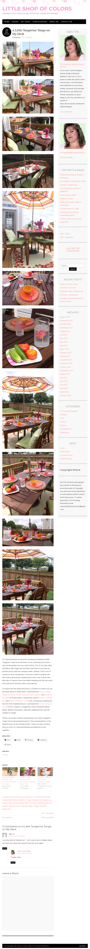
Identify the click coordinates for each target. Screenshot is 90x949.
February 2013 (65, 353)
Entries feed (64, 452)
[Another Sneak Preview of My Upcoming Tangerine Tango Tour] (27, 771)
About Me (54, 22)
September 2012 (66, 370)
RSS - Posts (65, 234)
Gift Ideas (25, 22)
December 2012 (66, 360)
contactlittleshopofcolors (72, 152)
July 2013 (63, 335)
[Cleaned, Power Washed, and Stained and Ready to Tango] (10, 771)
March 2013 (64, 349)
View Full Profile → (67, 112)
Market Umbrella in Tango (19, 701)
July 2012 (63, 378)
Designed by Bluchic (83, 946)
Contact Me (66, 22)
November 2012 (66, 363)
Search (72, 269)
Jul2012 (6, 33)
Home (6, 22)
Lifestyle (63, 415)
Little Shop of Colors (37, 8)
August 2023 (65, 317)
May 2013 (64, 342)
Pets (23, 37)
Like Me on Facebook (72, 249)
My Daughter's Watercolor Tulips (72, 181)
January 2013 (65, 356)
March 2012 (64, 392)
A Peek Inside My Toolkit (69, 209)
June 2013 (64, 338)
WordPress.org (66, 459)
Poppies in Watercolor (68, 185)
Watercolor (64, 432)
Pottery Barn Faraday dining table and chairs (19, 803)
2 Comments (49, 813)
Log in (62, 448)
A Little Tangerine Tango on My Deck (31, 32)
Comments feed (66, 455)
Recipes (63, 425)
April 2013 (64, 346)
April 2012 (64, 388)
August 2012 (65, 374)
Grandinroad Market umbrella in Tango (16, 800)
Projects (29, 37)
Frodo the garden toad (41, 797)
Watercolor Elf (46, 817)
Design (15, 22)
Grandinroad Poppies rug (41, 800)
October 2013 (65, 324)
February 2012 (65, 395)
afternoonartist (22, 851)
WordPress (45, 946)
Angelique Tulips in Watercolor (71, 291)
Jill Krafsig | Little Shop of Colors (72, 65)
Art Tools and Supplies (68, 411)
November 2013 (66, 320)
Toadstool (7, 817)
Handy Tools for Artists (69, 284)
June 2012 (64, 381)
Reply (4, 848)
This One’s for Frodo (68, 288)
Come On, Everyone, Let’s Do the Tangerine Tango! (45, 779)
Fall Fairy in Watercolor (69, 295)
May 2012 (64, 385)
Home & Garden (40, 22)
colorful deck (7, 797)
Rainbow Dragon (66, 199)
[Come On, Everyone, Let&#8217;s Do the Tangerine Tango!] (45, 771)
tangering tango (27, 806)
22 (6, 30)
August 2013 (65, 331)
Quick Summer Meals (68, 195)
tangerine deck (14, 806)
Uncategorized (65, 429)
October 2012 (65, 367)
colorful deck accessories (22, 797)
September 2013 (66, 328)
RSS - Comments (66, 237)
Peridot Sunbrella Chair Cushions (28, 695)
